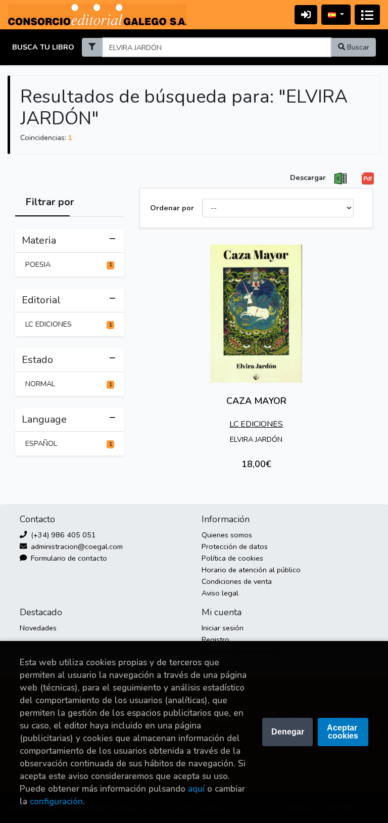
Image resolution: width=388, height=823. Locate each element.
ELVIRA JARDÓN (256, 439)
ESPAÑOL (68, 443)
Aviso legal (220, 593)
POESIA (68, 264)
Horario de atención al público (251, 570)
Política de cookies (232, 558)
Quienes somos (227, 535)
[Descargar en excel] (340, 178)
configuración (56, 801)
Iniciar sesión (223, 628)
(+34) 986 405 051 (62, 535)
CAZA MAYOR (256, 401)
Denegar (287, 731)
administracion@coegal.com (76, 546)
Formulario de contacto (68, 558)
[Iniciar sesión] (306, 14)
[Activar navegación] (367, 15)
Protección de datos (235, 546)
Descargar (308, 177)
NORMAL (68, 384)
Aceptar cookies (343, 731)
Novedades (38, 628)
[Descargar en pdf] (367, 178)
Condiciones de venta (237, 581)
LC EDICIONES (68, 324)
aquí (196, 789)
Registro (215, 639)
